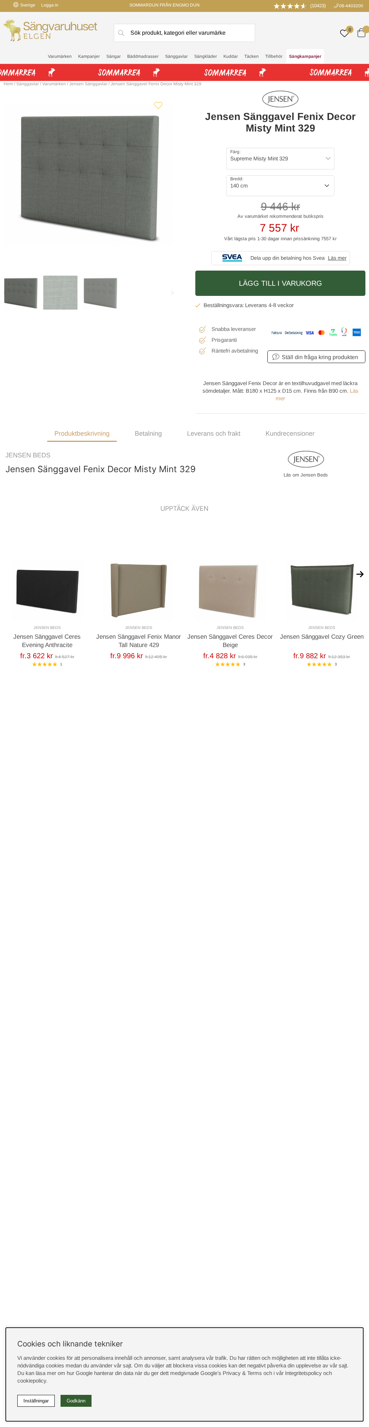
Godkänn (76, 1401)
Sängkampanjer (305, 56)
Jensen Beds (27, 455)
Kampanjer (89, 56)
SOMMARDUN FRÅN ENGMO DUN (164, 5)
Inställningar (36, 1401)
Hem (8, 83)
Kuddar (230, 56)
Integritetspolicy (303, 1373)
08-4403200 (351, 5)
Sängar (113, 56)
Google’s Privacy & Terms (231, 1373)
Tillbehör (274, 56)
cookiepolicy (31, 1381)
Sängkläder (205, 56)
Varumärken (60, 56)
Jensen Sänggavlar (88, 83)
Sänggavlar (176, 56)
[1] (89, 176)
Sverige (27, 5)
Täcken (251, 56)
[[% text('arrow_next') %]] (360, 573)
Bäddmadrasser (143, 56)
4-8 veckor (281, 305)
